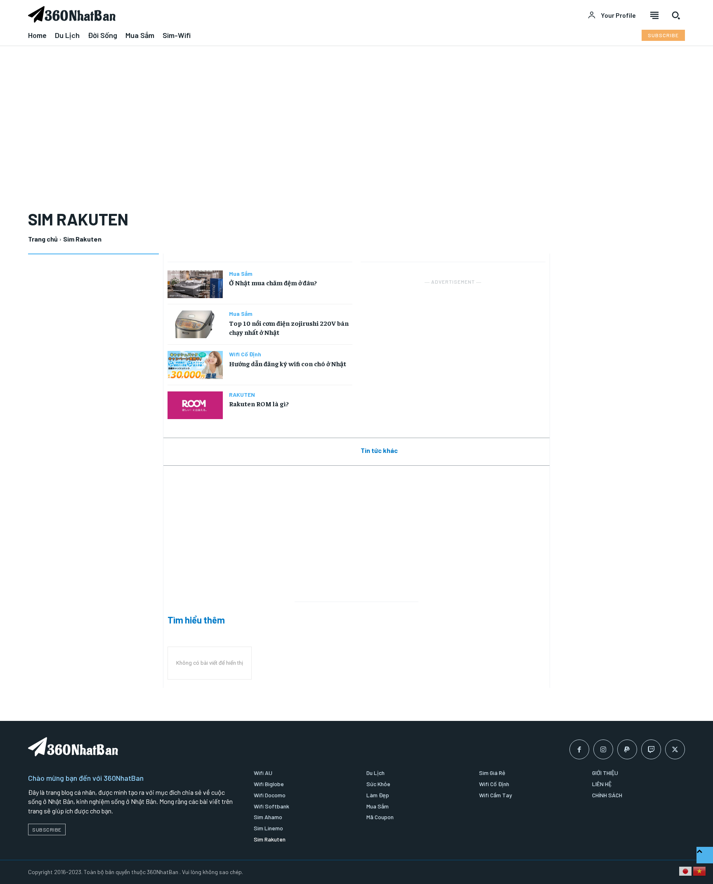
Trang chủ (43, 239)
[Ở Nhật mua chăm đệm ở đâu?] (195, 284)
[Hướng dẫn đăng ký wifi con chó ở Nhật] (195, 365)
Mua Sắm (241, 273)
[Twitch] (651, 749)
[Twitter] (675, 749)
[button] (676, 15)
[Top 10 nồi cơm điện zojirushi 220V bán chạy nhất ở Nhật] (195, 324)
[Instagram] (603, 749)
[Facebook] (579, 749)
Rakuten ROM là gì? (259, 403)
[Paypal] (627, 749)
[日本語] (686, 870)
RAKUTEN (242, 394)
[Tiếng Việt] (700, 870)
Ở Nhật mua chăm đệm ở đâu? (273, 282)
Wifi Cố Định (245, 354)
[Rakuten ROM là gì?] (195, 405)
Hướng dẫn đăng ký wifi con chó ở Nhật (287, 363)
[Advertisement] (356, 114)
